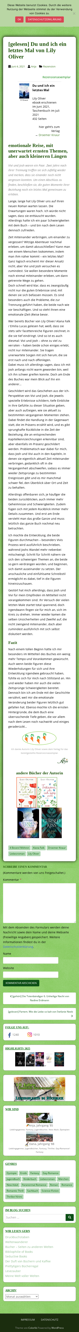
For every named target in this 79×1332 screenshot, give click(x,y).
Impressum (28, 1319)
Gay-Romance (51, 1173)
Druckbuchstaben (17, 1237)
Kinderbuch (29, 1179)
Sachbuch (32, 1190)
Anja (33, 66)
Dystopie (12, 1173)
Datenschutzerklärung (44, 19)
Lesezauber (13, 1271)
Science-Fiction (50, 1190)
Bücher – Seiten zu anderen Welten (29, 1247)
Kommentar (12, 880)
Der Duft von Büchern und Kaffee (28, 1261)
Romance (67, 1185)
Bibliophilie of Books (19, 1252)
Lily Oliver (33, 853)
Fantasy (34, 1173)
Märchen (63, 1179)
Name (7, 953)
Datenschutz (49, 1319)
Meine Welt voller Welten (22, 1276)
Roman (54, 1185)
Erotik (23, 1173)
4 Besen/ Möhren (19, 847)
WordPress (57, 1328)
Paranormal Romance (34, 1185)
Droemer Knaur (49, 135)
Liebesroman (17, 853)
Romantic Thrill (15, 1190)
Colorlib (32, 1328)
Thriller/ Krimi (14, 1196)
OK (19, 19)
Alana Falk (38, 847)
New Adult (12, 1185)
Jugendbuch (13, 1179)
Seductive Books (16, 1256)
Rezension (49, 66)
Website (8, 968)
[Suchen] (70, 1217)
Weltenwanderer (16, 1242)
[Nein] (74, 13)
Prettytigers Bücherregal (21, 1266)
